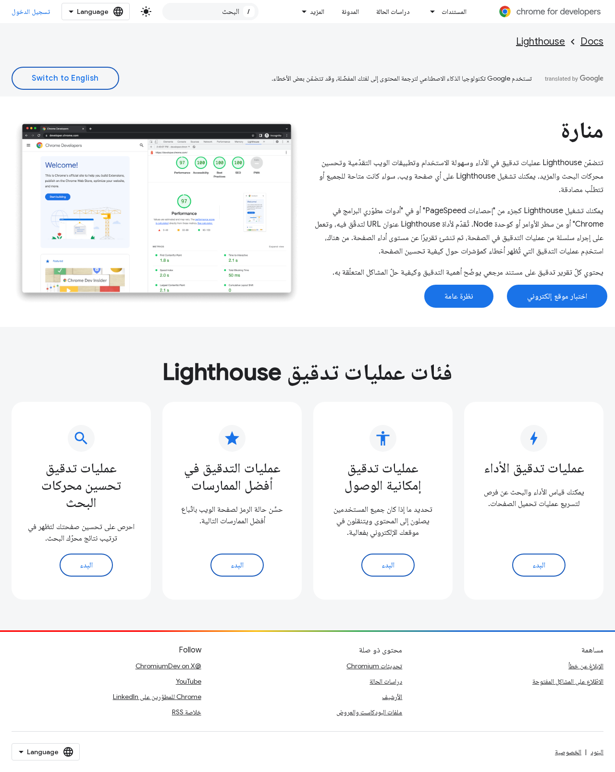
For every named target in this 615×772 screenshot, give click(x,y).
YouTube (188, 681)
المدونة (350, 11)
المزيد (317, 11)
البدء (538, 565)
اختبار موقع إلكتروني (557, 296)
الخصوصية (568, 752)
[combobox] (210, 11)
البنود (596, 752)
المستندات (454, 11)
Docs (591, 42)
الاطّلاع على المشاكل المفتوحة (567, 681)
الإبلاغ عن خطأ (585, 666)
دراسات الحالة (393, 11)
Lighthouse (540, 42)
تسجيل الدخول (31, 11)
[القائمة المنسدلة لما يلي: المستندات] (430, 11)
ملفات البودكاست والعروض (369, 712)
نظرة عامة (459, 296)
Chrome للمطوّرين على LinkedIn (157, 696)
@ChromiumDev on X (168, 666)
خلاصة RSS (186, 712)
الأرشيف (392, 696)
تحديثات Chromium (374, 666)
